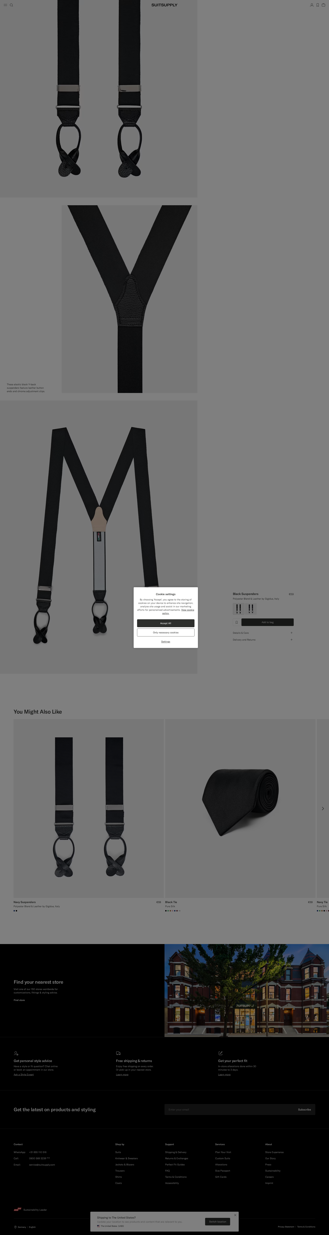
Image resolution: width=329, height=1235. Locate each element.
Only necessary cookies (166, 632)
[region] (166, 617)
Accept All (165, 623)
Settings (165, 641)
